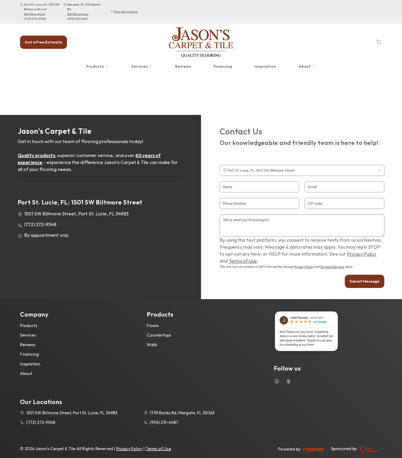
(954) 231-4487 (77, 18)
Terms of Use (243, 261)
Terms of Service (332, 266)
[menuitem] (97, 66)
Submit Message (364, 281)
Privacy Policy (361, 254)
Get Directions (34, 14)
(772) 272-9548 (35, 18)
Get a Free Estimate (43, 42)
